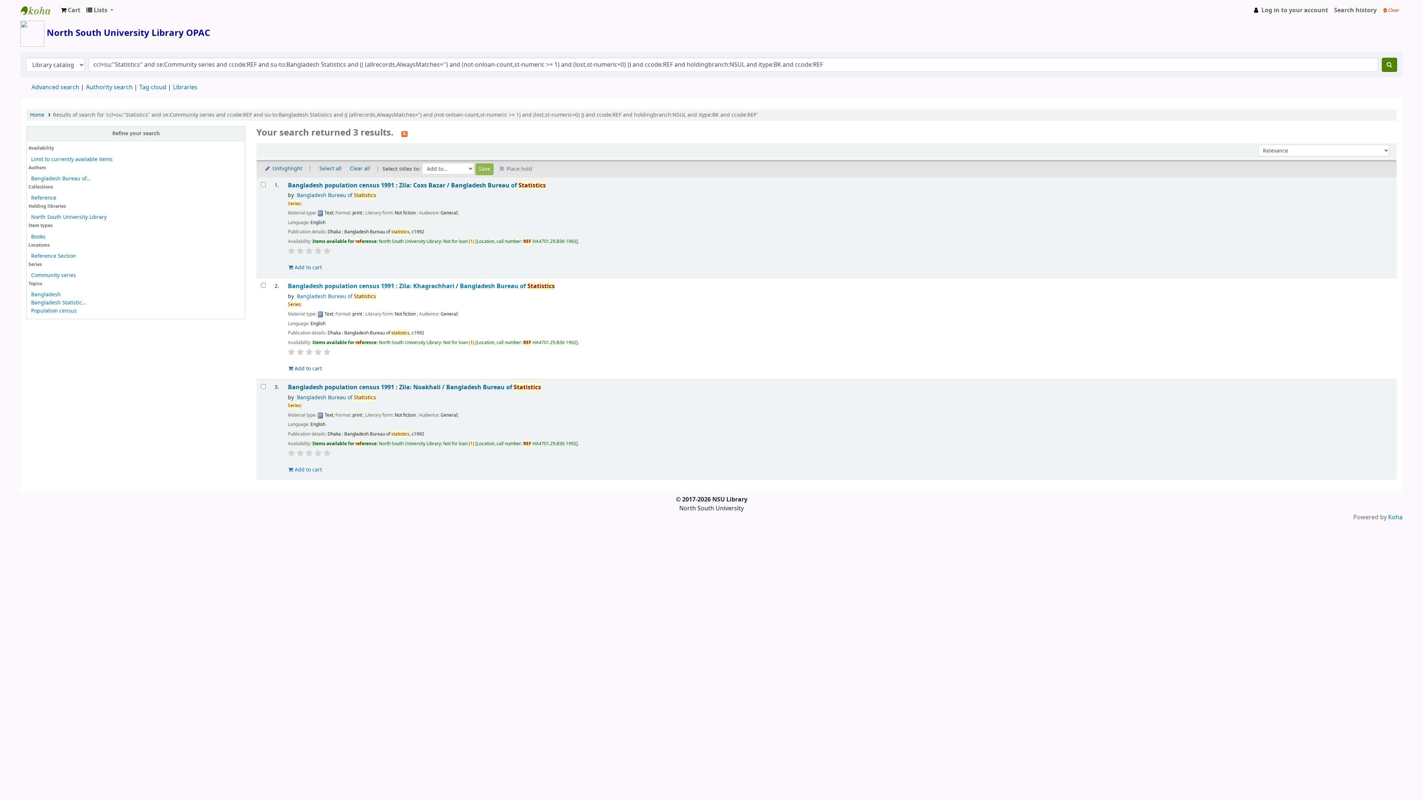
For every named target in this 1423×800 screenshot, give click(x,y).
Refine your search (136, 133)
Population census (54, 311)
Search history (1355, 10)
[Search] (1389, 65)
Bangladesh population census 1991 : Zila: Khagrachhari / (421, 286)
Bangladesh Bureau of (336, 195)
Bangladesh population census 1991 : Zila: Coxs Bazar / (417, 185)
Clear (1393, 10)
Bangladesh (46, 295)
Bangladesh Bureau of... (61, 179)
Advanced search (55, 87)
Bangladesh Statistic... (58, 303)
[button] (70, 10)
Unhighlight (286, 169)
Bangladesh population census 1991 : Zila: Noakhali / (414, 387)
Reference (43, 198)
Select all (330, 169)
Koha (1395, 517)
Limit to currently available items (72, 159)
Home (37, 115)
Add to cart (307, 267)
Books (38, 237)
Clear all (360, 169)
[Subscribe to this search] (404, 133)
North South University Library (39, 10)
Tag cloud (152, 87)
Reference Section (53, 256)
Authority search (109, 87)
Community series (53, 275)
